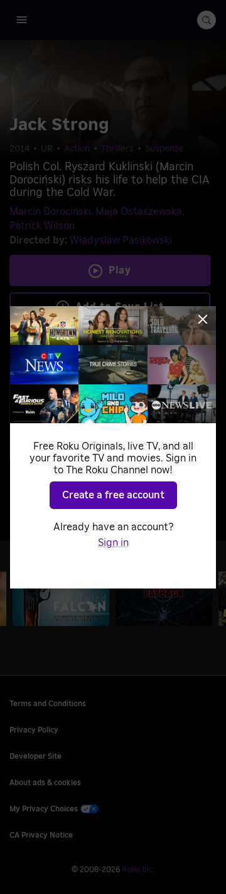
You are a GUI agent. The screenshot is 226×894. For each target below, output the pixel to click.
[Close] (203, 319)
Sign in (113, 543)
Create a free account (113, 495)
